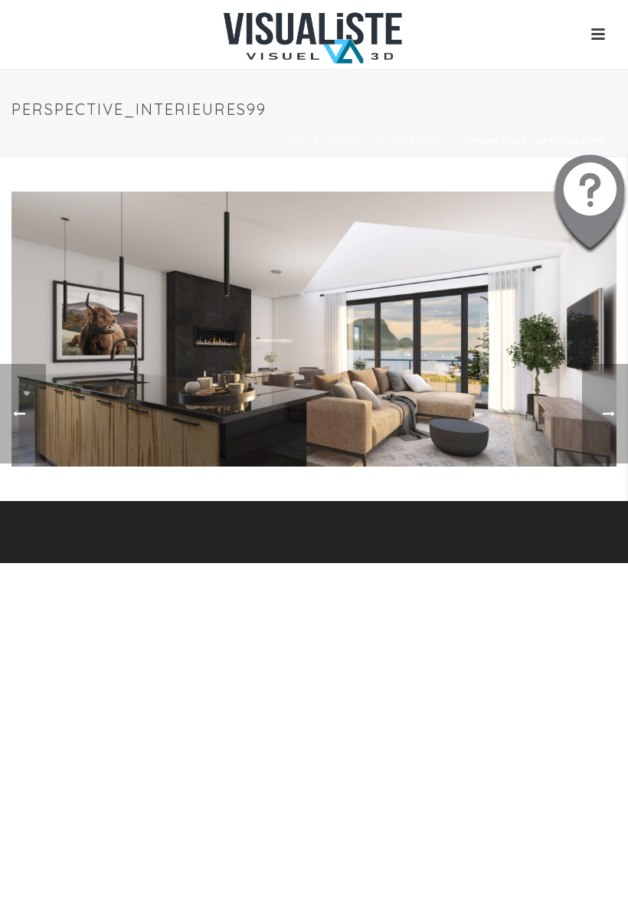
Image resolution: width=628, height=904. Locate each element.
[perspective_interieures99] (314, 328)
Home (298, 142)
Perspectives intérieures (387, 142)
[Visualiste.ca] (314, 34)
